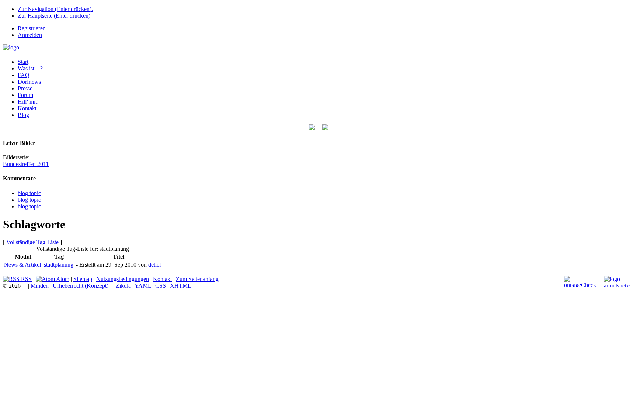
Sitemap (82, 279)
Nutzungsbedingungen (122, 279)
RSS (26, 279)
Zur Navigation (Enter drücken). (55, 9)
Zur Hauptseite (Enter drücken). (55, 16)
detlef (154, 265)
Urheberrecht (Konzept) (80, 286)
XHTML (180, 286)
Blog (23, 115)
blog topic (29, 193)
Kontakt (27, 108)
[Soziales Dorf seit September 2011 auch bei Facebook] (325, 128)
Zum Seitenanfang (197, 279)
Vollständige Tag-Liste (32, 242)
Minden (40, 286)
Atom (62, 279)
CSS (160, 286)
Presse (25, 88)
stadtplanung (58, 265)
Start (23, 62)
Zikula (123, 286)
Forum (25, 95)
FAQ (23, 75)
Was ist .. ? (30, 68)
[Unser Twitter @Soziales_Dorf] (312, 128)
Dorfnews (29, 82)
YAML (143, 286)
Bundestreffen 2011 (26, 164)
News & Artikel (22, 265)
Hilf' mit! (28, 101)
